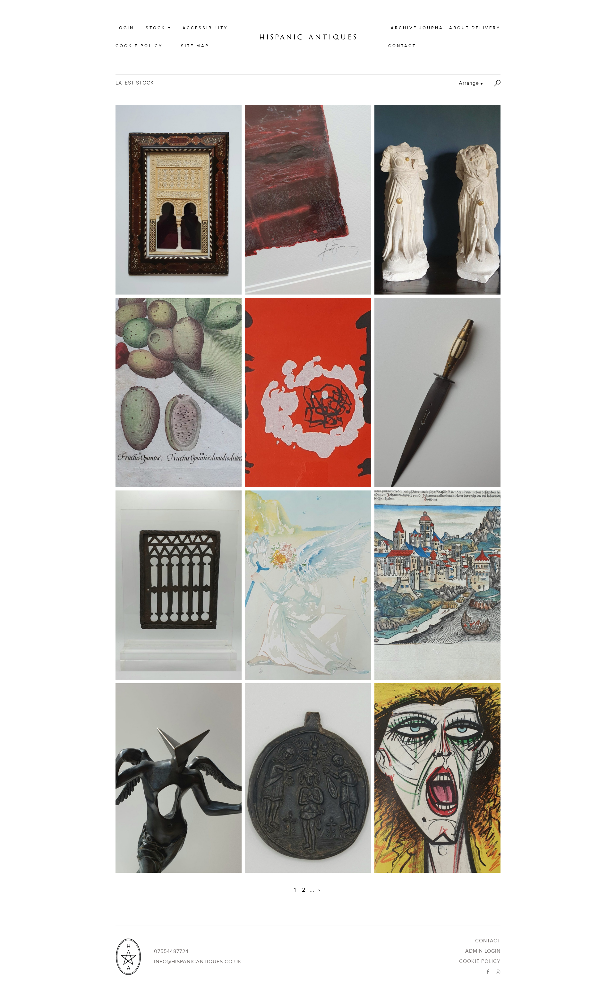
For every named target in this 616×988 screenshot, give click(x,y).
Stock (156, 28)
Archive (404, 28)
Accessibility (205, 28)
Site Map (195, 46)
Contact (402, 46)
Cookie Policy (139, 46)
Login (125, 28)
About (459, 28)
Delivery (486, 28)
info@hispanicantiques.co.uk (198, 961)
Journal (433, 28)
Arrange (469, 83)
